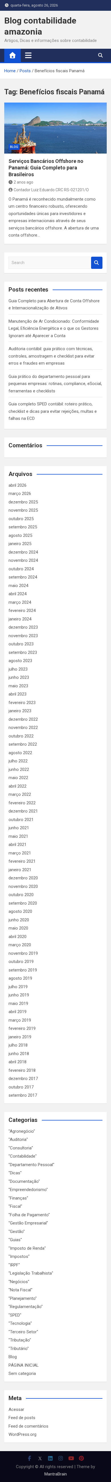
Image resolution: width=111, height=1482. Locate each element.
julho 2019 (18, 986)
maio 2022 (18, 777)
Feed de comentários (28, 1426)
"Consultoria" (21, 1148)
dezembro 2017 (23, 1078)
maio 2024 (18, 585)
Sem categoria (22, 1373)
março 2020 (20, 944)
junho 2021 (19, 827)
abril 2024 (17, 593)
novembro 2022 (23, 727)
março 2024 (20, 602)
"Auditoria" (18, 1139)
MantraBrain (55, 1474)
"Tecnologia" (20, 1323)
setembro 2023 (23, 652)
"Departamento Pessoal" (31, 1164)
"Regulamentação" (26, 1306)
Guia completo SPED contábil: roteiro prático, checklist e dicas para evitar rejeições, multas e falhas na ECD (53, 411)
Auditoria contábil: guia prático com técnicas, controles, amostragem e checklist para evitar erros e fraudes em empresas (51, 356)
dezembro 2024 (23, 552)
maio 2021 (18, 836)
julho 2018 (18, 1045)
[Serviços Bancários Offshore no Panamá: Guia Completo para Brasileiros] (55, 128)
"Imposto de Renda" (27, 1248)
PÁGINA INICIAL (24, 1365)
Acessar (16, 1409)
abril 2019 (17, 1011)
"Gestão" (17, 1231)
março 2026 (20, 493)
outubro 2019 (21, 961)
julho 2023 (18, 669)
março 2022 (20, 794)
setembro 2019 (23, 970)
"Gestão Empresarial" (28, 1223)
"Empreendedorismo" (28, 1189)
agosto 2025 (20, 535)
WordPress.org (22, 1434)
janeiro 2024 (20, 619)
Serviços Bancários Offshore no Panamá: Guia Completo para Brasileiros (46, 167)
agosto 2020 (20, 911)
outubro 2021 (21, 819)
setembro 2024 (23, 577)
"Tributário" (19, 1348)
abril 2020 (17, 936)
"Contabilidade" (23, 1156)
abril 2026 (17, 485)
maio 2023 (18, 685)
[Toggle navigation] (28, 55)
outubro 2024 (21, 568)
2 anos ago (23, 182)
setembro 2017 (23, 1095)
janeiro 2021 (20, 869)
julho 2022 (18, 761)
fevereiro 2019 (22, 1028)
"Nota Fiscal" (20, 1289)
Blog (14, 147)
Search (96, 263)
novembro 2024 (23, 560)
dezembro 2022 (23, 719)
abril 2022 (17, 786)
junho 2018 (19, 1053)
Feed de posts (22, 1417)
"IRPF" (14, 1265)
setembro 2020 (23, 903)
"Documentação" (24, 1181)
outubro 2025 (21, 518)
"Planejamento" (23, 1298)
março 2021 (20, 853)
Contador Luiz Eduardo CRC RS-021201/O (51, 190)
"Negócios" (19, 1281)
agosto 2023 (20, 660)
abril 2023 (17, 694)
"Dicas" (15, 1172)
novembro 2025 (23, 510)
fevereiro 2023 (22, 702)
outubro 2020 (21, 894)
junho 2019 (19, 995)
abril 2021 (17, 844)
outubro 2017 (21, 1087)
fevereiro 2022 (22, 802)
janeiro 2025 (20, 543)
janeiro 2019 (20, 1036)
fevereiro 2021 (22, 861)
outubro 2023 (21, 644)
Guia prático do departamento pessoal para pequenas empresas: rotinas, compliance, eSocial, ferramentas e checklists (55, 384)
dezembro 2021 (23, 811)
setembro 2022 (23, 744)
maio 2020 (18, 928)
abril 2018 (17, 1061)
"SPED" (15, 1315)
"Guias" (15, 1239)
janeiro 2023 (20, 710)
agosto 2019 (20, 978)
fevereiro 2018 (22, 1070)
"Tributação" (20, 1340)
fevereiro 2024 (22, 610)
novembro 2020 (23, 886)
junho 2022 (19, 769)
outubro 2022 (21, 736)
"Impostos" (19, 1256)
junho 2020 (19, 919)
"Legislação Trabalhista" (31, 1273)
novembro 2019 (23, 953)
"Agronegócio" (22, 1131)
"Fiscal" (15, 1206)
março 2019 (20, 1020)
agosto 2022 (20, 752)
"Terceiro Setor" (23, 1331)
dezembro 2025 (23, 502)
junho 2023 (19, 677)
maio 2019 (18, 1003)
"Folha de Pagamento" (29, 1214)
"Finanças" (18, 1198)
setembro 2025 (23, 527)
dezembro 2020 (23, 878)
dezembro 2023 (23, 627)
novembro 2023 (23, 635)
